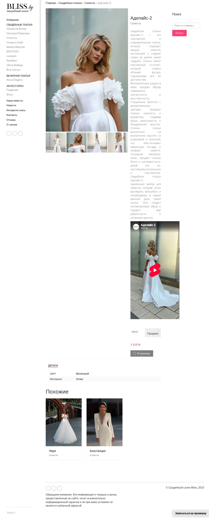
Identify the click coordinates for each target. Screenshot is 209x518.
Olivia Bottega (15, 65)
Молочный (82, 373)
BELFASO (13, 51)
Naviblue (12, 60)
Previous (47, 66)
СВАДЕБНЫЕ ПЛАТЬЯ (19, 24)
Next (126, 66)
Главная (51, 3)
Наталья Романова (18, 33)
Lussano (11, 56)
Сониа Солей (15, 42)
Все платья (13, 69)
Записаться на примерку (190, 513)
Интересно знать (16, 110)
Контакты (12, 115)
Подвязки (12, 90)
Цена (135, 331)
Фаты (10, 94)
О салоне (12, 124)
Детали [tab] (53, 365)
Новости (11, 105)
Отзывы (11, 119)
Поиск (179, 33)
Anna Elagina (14, 79)
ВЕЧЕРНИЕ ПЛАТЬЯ (18, 75)
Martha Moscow (16, 47)
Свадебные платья (70, 3)
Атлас (79, 379)
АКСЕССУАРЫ (15, 86)
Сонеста (12, 38)
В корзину (143, 353)
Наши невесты (15, 100)
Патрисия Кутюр (16, 28)
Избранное (13, 19)
